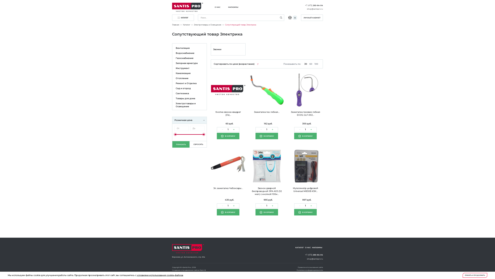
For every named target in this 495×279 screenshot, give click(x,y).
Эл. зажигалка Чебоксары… (228, 188)
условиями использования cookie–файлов (160, 275)
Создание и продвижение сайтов (185, 270)
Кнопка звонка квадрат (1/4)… (228, 113)
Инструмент (182, 68)
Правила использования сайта (310, 267)
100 (316, 64)
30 (305, 64)
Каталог (186, 25)
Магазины (233, 7)
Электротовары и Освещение (207, 25)
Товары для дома (185, 98)
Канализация (183, 73)
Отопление (182, 78)
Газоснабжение (184, 58)
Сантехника (182, 93)
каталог (184, 18)
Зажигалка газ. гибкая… (266, 112)
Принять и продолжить (475, 275)
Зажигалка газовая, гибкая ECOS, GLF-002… (305, 113)
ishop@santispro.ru (315, 9)
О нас (217, 7)
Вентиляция (183, 48)
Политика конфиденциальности (310, 270)
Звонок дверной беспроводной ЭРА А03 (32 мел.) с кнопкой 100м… (267, 191)
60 (310, 64)
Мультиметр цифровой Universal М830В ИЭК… (305, 189)
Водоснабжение (185, 53)
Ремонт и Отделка (186, 83)
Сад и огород (183, 88)
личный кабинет (312, 18)
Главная (175, 25)
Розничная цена (183, 120)
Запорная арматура (187, 63)
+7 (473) (314, 5)
